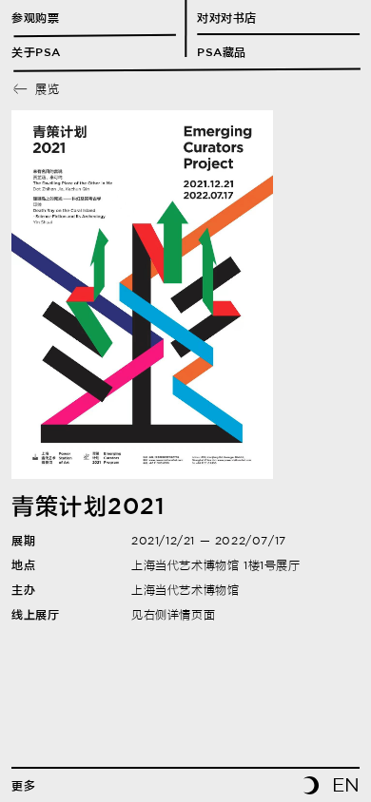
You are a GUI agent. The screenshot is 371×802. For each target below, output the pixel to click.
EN (346, 784)
